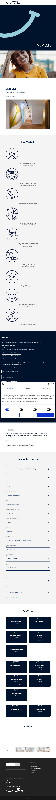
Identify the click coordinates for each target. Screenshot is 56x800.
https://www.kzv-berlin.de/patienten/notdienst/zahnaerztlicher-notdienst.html (20, 367)
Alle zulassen (46, 415)
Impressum (33, 770)
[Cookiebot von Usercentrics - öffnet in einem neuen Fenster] (48, 384)
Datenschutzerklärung (36, 768)
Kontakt (32, 772)
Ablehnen (10, 415)
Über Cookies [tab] (46, 388)
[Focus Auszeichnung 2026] (12, 597)
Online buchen (34, 766)
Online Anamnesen (9, 377)
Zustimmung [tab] (10, 388)
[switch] (21, 409)
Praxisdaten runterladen (10, 371)
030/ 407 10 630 (6, 349)
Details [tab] (28, 388)
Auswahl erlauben (28, 415)
